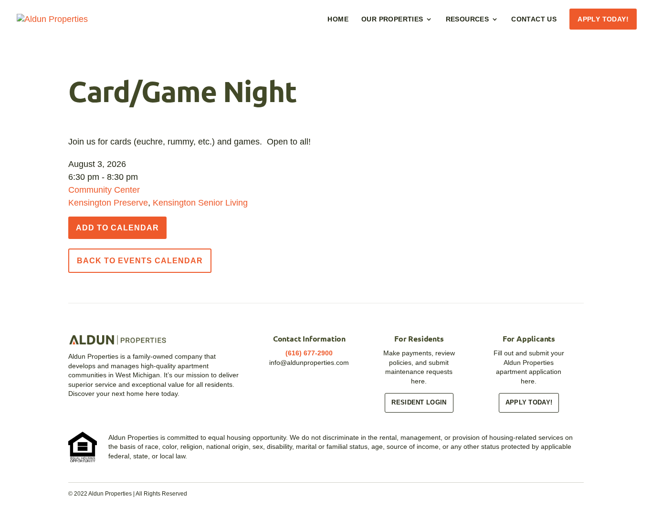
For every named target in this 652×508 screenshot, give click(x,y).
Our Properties (392, 19)
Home (337, 19)
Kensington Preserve (108, 202)
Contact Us (534, 19)
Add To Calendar (117, 228)
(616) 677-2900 (309, 353)
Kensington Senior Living (200, 202)
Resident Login (418, 402)
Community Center (104, 190)
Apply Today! (603, 19)
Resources (467, 19)
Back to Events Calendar (140, 261)
